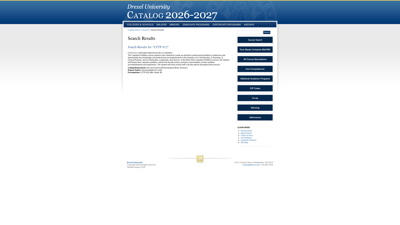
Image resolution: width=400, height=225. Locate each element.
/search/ (145, 30)
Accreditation (246, 138)
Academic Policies (248, 140)
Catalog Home (134, 30)
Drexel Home (246, 131)
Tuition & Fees (247, 135)
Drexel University (134, 162)
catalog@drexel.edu (251, 165)
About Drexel (246, 133)
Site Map (244, 142)
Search (267, 32)
